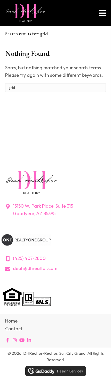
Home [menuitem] (11, 321)
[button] (7, 340)
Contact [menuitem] (13, 329)
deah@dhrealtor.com (35, 268)
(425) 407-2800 (29, 258)
